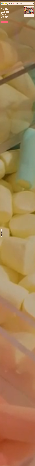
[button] (12, 3)
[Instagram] (1, 231)
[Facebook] (1, 230)
